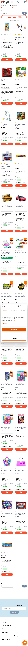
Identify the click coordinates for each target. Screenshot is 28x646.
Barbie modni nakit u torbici (20, 471)
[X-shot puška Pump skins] (21, 243)
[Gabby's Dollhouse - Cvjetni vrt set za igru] (21, 376)
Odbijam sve (14, 338)
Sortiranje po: (4, 10)
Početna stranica (4, 5)
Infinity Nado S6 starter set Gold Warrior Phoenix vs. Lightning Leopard (7, 385)
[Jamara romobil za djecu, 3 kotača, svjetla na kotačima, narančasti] (21, 27)
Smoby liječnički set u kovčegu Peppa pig (6, 252)
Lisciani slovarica (19, 80)
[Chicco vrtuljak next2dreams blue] (7, 115)
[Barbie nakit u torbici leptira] (7, 461)
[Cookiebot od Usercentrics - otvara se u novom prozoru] (18, 306)
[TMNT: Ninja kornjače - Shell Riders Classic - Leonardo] (21, 286)
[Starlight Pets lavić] (7, 27)
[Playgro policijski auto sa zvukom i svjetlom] (7, 156)
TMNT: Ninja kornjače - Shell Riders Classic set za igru (6, 295)
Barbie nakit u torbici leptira (6, 471)
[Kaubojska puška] (21, 156)
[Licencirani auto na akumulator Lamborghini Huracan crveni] (21, 198)
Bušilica (3, 80)
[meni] (12, 2)
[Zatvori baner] (25, 306)
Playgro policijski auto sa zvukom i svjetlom (7, 165)
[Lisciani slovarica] (21, 72)
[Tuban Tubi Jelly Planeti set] (7, 504)
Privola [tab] (5, 310)
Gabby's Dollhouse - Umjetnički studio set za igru (7, 428)
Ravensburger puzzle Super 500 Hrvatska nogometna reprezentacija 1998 (20, 514)
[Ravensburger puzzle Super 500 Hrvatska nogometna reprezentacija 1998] (21, 504)
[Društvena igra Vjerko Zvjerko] (21, 115)
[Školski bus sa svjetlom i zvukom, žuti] (7, 198)
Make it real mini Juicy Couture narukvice (20, 428)
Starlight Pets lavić (5, 36)
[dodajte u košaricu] (7, 59)
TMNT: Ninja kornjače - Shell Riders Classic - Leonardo (20, 295)
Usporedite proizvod (20, 182)
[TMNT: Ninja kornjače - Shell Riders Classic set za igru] (7, 286)
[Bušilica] (7, 72)
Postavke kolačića (13, 334)
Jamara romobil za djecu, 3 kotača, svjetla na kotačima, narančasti (21, 36)
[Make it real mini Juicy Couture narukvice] (21, 418)
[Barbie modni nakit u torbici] (21, 461)
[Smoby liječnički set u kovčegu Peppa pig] (7, 243)
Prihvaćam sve (14, 329)
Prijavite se (14, 612)
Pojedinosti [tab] (14, 310)
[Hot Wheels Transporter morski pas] (7, 545)
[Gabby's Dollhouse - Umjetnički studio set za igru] (7, 418)
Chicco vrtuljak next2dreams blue (5, 125)
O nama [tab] (23, 310)
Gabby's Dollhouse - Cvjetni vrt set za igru (20, 385)
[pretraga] (18, 2)
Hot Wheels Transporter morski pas (7, 554)
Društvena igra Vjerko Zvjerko (20, 125)
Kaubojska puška (19, 165)
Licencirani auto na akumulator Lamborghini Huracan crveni (20, 207)
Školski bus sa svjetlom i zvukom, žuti (7, 207)
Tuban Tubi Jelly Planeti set (6, 514)
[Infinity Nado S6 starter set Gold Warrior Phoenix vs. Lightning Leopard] (7, 376)
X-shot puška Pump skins (21, 252)
